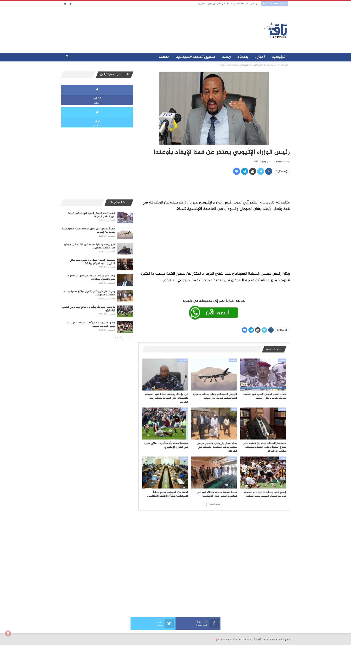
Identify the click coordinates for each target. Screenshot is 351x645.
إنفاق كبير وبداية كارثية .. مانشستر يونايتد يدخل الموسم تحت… (91, 324)
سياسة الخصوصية (243, 639)
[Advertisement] (143, 29)
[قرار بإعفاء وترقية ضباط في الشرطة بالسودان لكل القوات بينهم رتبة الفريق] (165, 375)
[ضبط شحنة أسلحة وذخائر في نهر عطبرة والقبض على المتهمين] (214, 473)
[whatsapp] (214, 308)
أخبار (261, 57)
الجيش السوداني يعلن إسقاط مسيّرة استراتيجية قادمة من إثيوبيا (88, 230)
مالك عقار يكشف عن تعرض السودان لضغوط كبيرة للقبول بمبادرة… (91, 277)
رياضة (226, 57)
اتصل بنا (201, 4)
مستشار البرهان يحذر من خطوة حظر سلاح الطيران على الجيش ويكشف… (92, 261)
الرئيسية (278, 57)
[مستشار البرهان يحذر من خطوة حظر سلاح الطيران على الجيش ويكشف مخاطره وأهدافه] (263, 424)
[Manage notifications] (8, 633)
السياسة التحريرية (239, 4)
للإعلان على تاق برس (218, 4)
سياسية (282, 360)
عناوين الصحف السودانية (195, 57)
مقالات (164, 57)
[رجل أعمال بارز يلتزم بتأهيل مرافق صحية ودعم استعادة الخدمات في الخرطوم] (214, 424)
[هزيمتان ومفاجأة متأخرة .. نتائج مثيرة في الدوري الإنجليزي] (165, 424)
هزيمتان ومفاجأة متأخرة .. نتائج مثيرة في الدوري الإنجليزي (88, 308)
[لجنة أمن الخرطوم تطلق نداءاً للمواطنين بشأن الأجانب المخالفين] (165, 473)
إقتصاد (242, 57)
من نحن (254, 4)
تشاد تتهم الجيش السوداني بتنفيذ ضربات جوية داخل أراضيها (91, 215)
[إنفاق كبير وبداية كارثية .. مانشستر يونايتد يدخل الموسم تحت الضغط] (263, 473)
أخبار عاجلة (182, 360)
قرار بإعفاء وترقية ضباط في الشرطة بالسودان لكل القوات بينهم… (89, 246)
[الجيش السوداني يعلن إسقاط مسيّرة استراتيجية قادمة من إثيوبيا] (214, 375)
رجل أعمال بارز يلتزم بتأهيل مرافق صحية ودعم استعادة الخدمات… (89, 293)
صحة (234, 409)
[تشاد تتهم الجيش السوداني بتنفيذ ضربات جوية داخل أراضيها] (263, 375)
